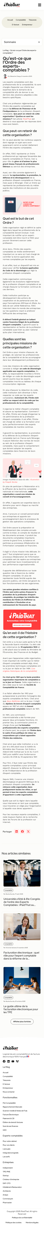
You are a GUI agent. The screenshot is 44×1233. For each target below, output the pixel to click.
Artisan (5, 1195)
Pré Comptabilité (9, 1103)
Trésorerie (32, 20)
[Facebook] (4, 1061)
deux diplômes (13, 701)
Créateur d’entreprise (11, 1179)
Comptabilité (21, 20)
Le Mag (6, 50)
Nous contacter (9, 1092)
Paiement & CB (8, 1118)
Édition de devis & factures (13, 1122)
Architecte (7, 1191)
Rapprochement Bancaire (12, 1107)
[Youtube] (13, 1061)
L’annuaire (6, 1149)
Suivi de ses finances (10, 1126)
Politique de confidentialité (22, 1217)
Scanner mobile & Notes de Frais (15, 1111)
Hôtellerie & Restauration (12, 1187)
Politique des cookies (13, 1222)
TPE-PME (6, 1172)
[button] (39, 42)
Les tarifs (6, 1157)
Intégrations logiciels (10, 1153)
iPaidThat (27, 119)
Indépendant (8, 1168)
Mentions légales (32, 1222)
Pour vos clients (9, 1145)
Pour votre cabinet (10, 1141)
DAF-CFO (6, 1183)
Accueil (10, 20)
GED (5, 1130)
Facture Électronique (11, 1114)
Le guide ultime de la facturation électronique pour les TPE (21, 1009)
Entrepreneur (27, 24)
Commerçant (8, 1199)
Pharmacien (7, 1202)
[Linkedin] (8, 1061)
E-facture (15, 24)
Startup (6, 1175)
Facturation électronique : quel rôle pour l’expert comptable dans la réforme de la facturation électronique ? (21, 957)
